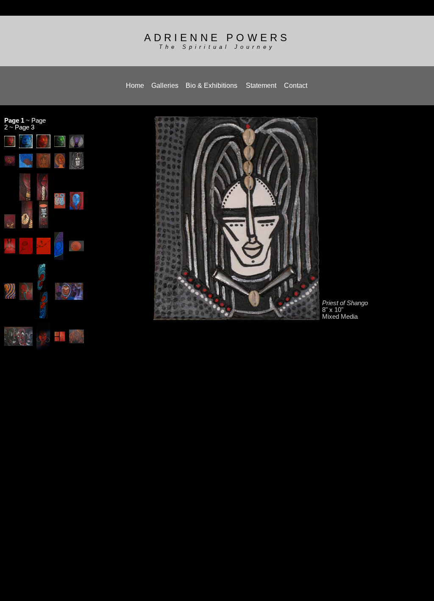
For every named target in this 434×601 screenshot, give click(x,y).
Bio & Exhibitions (211, 85)
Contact (295, 85)
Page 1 (14, 120)
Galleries (164, 85)
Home (135, 85)
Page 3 (24, 127)
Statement (261, 85)
